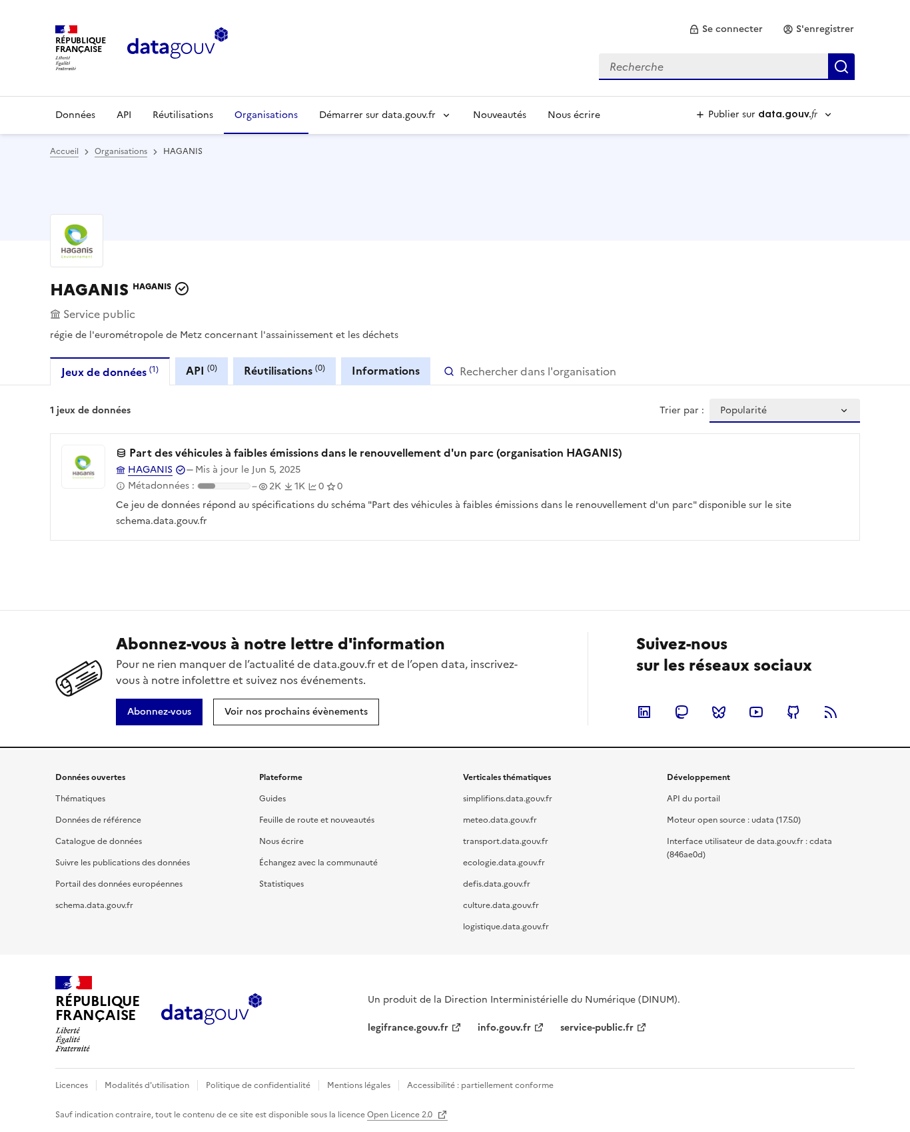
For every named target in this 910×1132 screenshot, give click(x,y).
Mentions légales (358, 1085)
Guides (272, 799)
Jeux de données (110, 371)
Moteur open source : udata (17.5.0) (734, 820)
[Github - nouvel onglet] (793, 712)
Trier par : (682, 410)
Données (75, 115)
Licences (71, 1085)
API (124, 115)
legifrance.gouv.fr (408, 1028)
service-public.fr (597, 1028)
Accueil (64, 151)
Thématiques (80, 799)
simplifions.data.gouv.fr (507, 799)
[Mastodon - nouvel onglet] (681, 712)
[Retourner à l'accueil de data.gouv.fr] (177, 47)
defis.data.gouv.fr (496, 884)
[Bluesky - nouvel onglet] (718, 712)
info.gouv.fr (504, 1028)
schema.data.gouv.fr (94, 905)
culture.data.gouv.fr (501, 905)
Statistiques (281, 884)
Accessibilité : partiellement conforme (480, 1085)
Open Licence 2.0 (400, 1115)
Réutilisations (183, 115)
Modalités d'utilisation (147, 1085)
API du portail (693, 799)
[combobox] (727, 66)
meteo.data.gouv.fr (500, 820)
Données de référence (98, 820)
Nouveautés (499, 115)
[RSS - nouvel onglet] (830, 712)
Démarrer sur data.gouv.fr (377, 115)
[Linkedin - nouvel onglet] (644, 712)
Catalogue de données (98, 841)
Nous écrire (574, 115)
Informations (386, 371)
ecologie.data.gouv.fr (504, 863)
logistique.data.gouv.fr (506, 927)
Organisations (266, 115)
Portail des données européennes (119, 884)
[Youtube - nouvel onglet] (756, 712)
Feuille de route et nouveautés (316, 820)
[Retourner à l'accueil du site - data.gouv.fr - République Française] (211, 1014)
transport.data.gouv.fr (505, 841)
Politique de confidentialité (258, 1085)
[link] (726, 29)
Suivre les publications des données (122, 863)
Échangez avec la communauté (318, 863)
